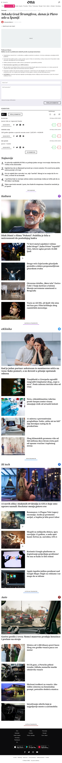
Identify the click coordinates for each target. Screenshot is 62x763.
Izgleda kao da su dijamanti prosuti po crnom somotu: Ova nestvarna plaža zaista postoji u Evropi (30, 169)
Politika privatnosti (40, 757)
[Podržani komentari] (54, 114)
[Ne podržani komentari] (59, 114)
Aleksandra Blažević (8, 22)
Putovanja (3, 10)
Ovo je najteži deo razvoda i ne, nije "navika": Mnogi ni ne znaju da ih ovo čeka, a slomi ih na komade (29, 174)
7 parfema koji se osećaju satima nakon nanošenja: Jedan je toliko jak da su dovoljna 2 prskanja (30, 180)
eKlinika (6, 329)
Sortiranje (52, 111)
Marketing (20, 757)
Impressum (25, 757)
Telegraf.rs (5, 2)
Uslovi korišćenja (32, 757)
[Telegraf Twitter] (28, 752)
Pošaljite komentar (52, 103)
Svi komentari (31, 152)
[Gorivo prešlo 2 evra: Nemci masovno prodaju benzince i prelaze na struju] (31, 617)
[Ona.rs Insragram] (33, 752)
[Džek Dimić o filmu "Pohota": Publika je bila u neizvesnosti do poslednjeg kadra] (31, 216)
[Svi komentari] (50, 114)
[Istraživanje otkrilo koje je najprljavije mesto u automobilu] (13, 712)
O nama (15, 757)
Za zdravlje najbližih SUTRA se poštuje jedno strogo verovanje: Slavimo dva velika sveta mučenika (30, 163)
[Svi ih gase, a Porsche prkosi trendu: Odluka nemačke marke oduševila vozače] (13, 673)
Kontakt (47, 757)
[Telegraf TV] (37, 752)
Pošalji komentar (15, 114)
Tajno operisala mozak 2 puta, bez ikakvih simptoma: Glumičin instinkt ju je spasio (30, 185)
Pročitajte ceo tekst (8, 26)
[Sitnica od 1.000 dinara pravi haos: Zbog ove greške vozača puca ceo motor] (13, 653)
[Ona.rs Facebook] (24, 752)
